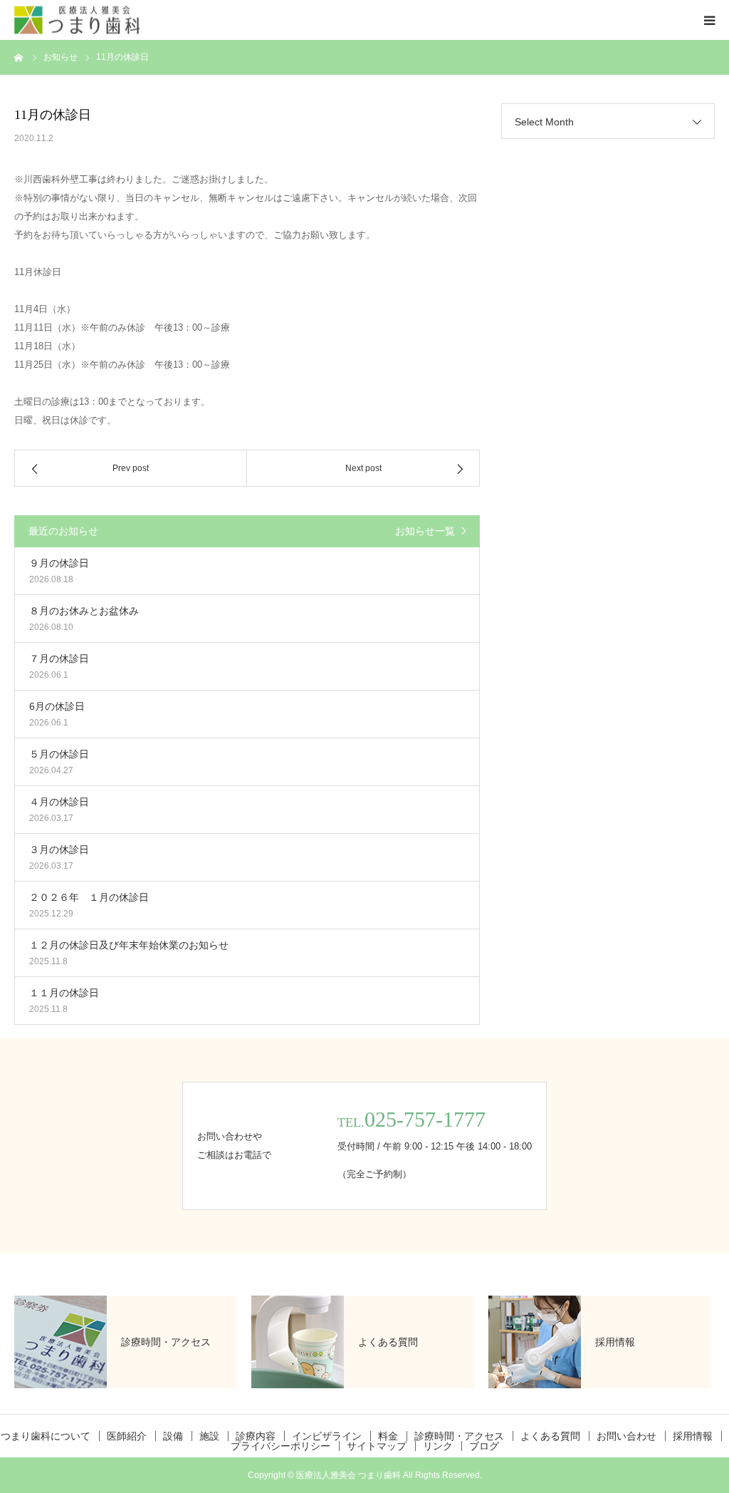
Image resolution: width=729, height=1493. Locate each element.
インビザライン (327, 1436)
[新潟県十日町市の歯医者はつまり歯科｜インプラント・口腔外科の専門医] (77, 20)
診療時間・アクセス (459, 1436)
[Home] (19, 57)
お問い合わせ (626, 1436)
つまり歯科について (45, 1436)
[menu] (709, 20)
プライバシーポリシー (280, 1446)
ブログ (484, 1446)
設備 (173, 1436)
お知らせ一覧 (425, 531)
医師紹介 (127, 1436)
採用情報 (693, 1436)
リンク (438, 1446)
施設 (209, 1436)
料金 (388, 1436)
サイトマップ (377, 1446)
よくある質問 (550, 1436)
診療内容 (256, 1436)
